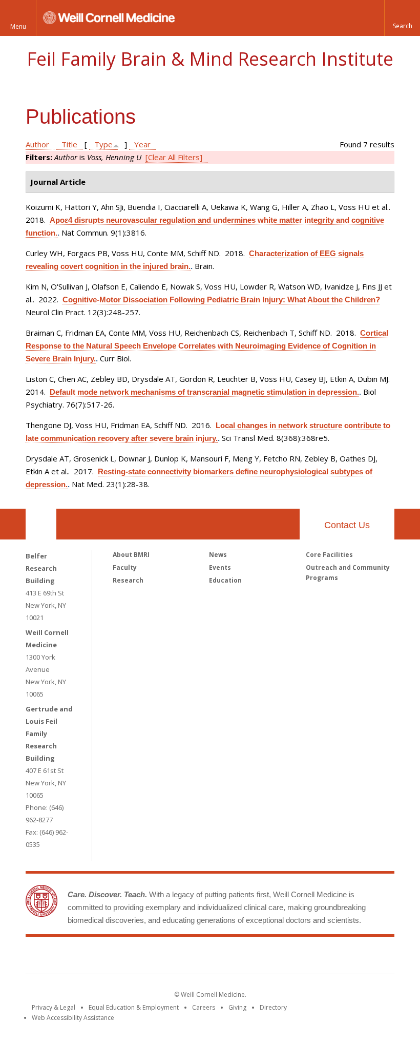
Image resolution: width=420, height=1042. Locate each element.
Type (103, 144)
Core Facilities (329, 554)
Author (37, 144)
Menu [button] (18, 26)
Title (69, 144)
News (218, 554)
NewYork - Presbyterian (295, 957)
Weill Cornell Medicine (135, 957)
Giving (237, 1007)
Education (225, 580)
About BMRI (131, 554)
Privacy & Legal (53, 1007)
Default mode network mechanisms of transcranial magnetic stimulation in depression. (204, 392)
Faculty (125, 567)
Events (220, 567)
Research (128, 580)
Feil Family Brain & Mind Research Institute (210, 58)
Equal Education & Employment (134, 1007)
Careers (203, 1007)
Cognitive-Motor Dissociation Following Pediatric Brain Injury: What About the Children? (221, 299)
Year (142, 144)
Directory (273, 1007)
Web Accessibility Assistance (73, 1017)
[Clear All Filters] (173, 157)
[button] (402, 18)
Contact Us (347, 525)
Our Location (41, 524)
